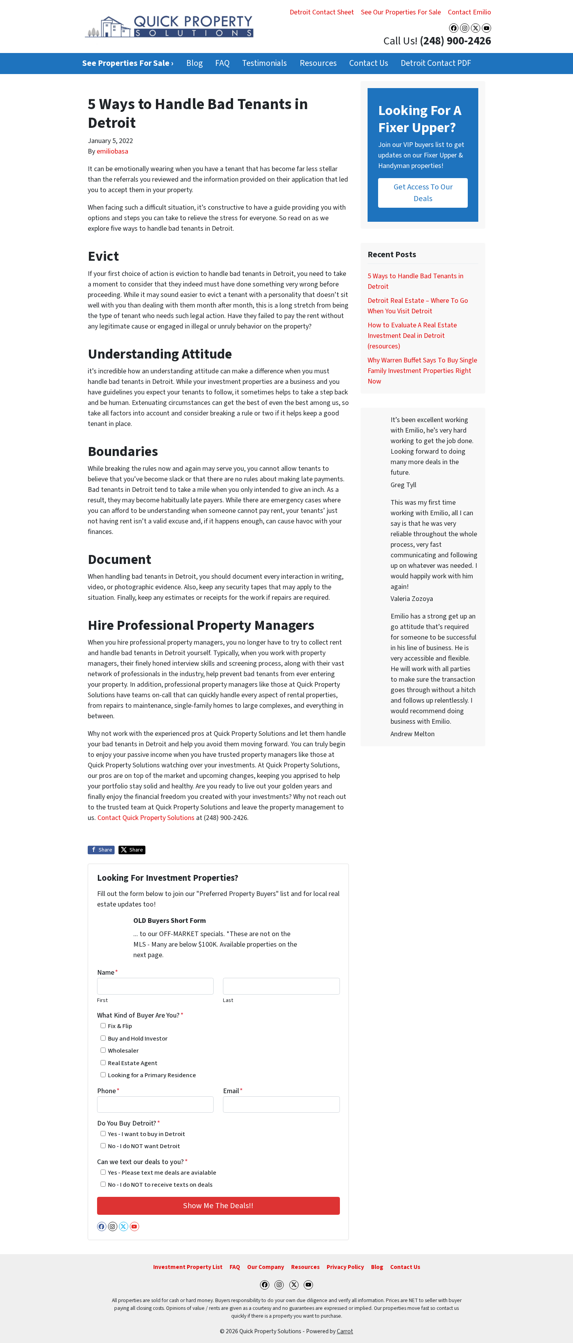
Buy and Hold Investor (138, 1038)
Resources (318, 63)
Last (228, 1000)
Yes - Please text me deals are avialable (162, 1172)
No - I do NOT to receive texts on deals (160, 1184)
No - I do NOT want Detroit (144, 1146)
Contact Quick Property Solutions (146, 818)
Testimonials (264, 63)
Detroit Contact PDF (436, 63)
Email (233, 1091)
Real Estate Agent (132, 1062)
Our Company (265, 1267)
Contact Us (368, 63)
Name (107, 972)
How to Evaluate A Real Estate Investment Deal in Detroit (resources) (412, 335)
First (102, 1000)
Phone (108, 1091)
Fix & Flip (120, 1025)
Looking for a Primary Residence (152, 1075)
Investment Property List (188, 1267)
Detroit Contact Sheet (322, 12)
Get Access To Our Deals (423, 192)
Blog (194, 63)
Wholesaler (123, 1050)
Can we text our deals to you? (142, 1162)
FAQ (222, 63)
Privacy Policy (345, 1267)
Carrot (345, 1331)
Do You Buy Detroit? (128, 1123)
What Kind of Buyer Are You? (140, 1015)
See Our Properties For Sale (401, 12)
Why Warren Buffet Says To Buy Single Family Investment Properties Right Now (422, 370)
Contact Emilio (469, 12)
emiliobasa (112, 151)
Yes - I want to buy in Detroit (146, 1133)
